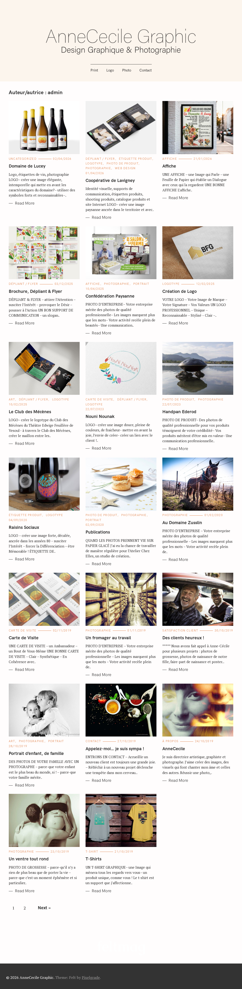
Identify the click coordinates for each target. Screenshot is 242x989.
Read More (25, 203)
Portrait (141, 284)
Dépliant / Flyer (100, 158)
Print (94, 70)
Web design (125, 168)
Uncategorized (23, 158)
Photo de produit (122, 163)
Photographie (98, 168)
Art (12, 399)
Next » (44, 907)
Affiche (169, 158)
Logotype (94, 163)
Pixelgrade (91, 977)
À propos (170, 741)
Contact (145, 70)
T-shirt (92, 851)
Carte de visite (99, 399)
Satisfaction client (180, 630)
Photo (126, 70)
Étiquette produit (135, 158)
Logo (110, 70)
